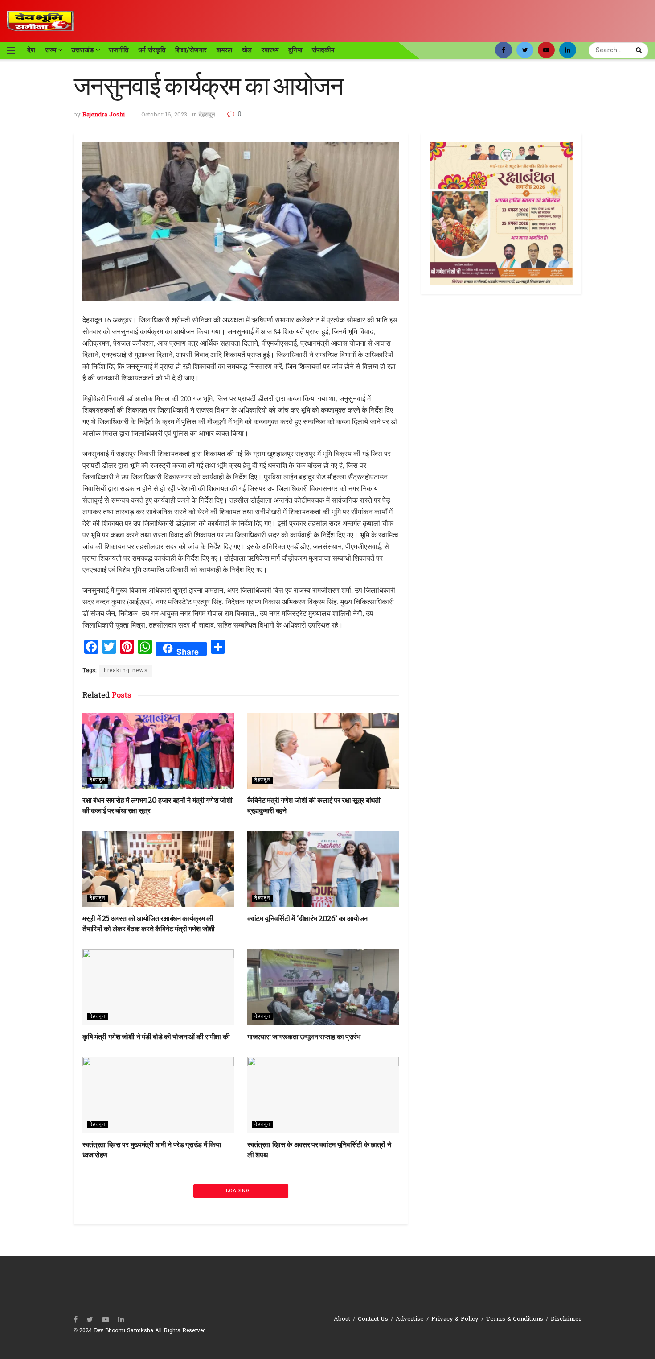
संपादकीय (323, 50)
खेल (247, 50)
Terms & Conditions (514, 1319)
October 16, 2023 (164, 115)
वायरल (224, 50)
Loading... (240, 1190)
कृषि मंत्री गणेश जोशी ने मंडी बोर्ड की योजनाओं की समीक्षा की (155, 1036)
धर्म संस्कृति (151, 50)
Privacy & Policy (455, 1319)
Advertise (410, 1319)
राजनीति (118, 50)
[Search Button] (639, 50)
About (342, 1319)
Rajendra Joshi (103, 115)
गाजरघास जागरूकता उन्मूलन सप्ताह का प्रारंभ (303, 1036)
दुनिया (295, 50)
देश (31, 50)
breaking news (126, 671)
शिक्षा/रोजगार (191, 50)
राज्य (50, 50)
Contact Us (373, 1319)
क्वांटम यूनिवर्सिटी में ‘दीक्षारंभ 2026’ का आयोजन (307, 918)
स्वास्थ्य (270, 50)
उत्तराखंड (82, 50)
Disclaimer (566, 1319)
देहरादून (207, 115)
